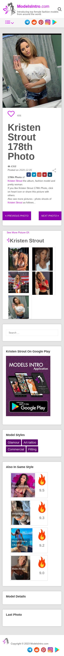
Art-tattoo (30, 442)
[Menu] (9, 24)
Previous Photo (17, 215)
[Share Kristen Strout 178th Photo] (54, 171)
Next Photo (49, 215)
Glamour (13, 442)
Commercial (16, 449)
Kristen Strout (15, 180)
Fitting (32, 449)
